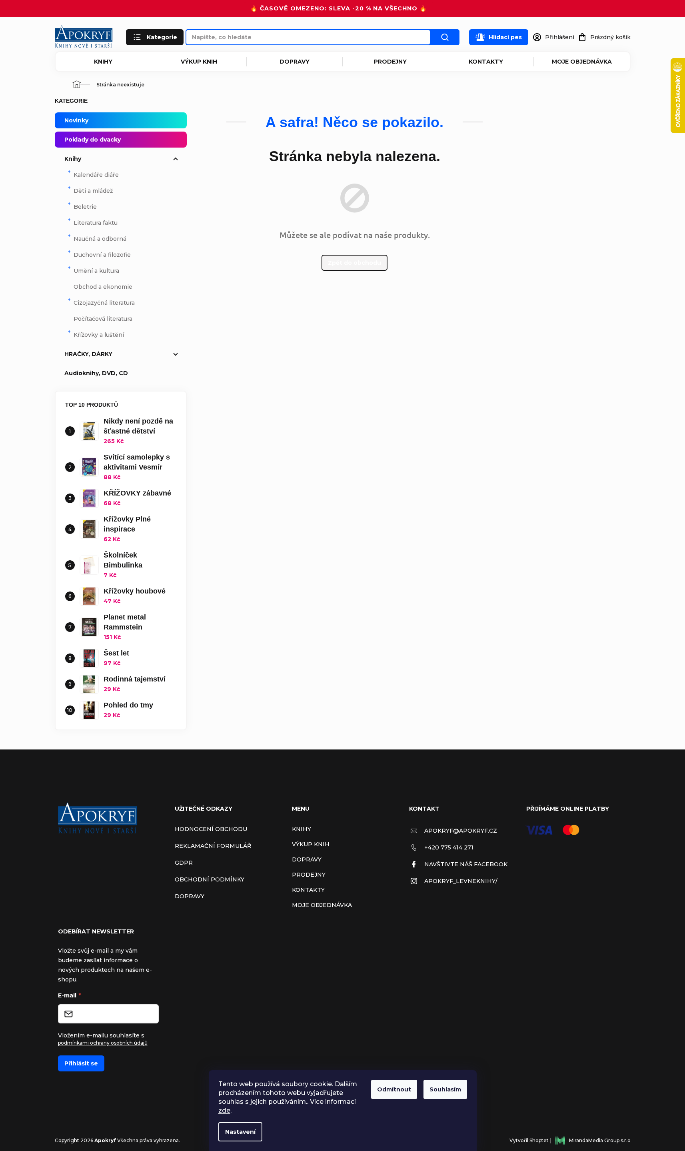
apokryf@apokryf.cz (460, 830)
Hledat (445, 37)
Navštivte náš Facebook (465, 864)
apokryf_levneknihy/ (460, 881)
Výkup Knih (199, 61)
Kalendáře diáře (96, 174)
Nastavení (240, 1131)
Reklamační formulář (213, 845)
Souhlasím (445, 1089)
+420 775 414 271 (448, 847)
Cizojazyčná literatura (104, 302)
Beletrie (85, 206)
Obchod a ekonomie (103, 286)
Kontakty (486, 61)
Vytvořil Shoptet (529, 1140)
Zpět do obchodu (354, 262)
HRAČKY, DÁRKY (88, 354)
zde (224, 1110)
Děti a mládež (93, 190)
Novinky (76, 120)
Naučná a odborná (100, 238)
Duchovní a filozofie (102, 254)
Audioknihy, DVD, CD (96, 373)
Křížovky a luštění (99, 334)
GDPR (184, 862)
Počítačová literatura (103, 318)
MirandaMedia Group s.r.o (600, 1140)
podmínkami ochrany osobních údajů (103, 1043)
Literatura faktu (96, 222)
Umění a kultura (96, 270)
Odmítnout (394, 1089)
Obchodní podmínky (209, 879)
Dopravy (295, 61)
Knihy (103, 61)
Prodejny (390, 61)
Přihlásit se (81, 1063)
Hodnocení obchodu (211, 829)
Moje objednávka (582, 61)
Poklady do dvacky (92, 139)
